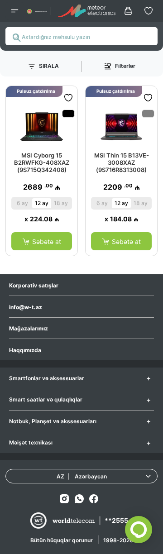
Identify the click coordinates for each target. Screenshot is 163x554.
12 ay (41, 203)
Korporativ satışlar (33, 285)
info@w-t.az (25, 307)
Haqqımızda (25, 350)
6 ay (22, 203)
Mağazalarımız (28, 328)
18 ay (61, 203)
